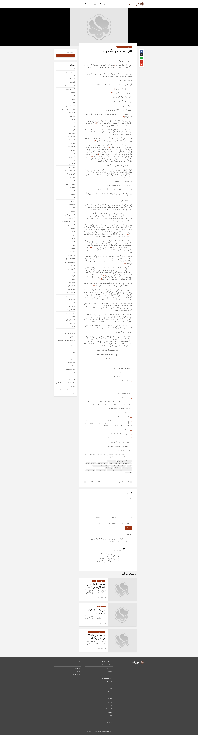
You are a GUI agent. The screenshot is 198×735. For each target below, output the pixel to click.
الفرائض (73, 276)
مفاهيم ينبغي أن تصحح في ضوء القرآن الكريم (65, 383)
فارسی (110, 688)
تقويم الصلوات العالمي (76, 675)
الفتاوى (105, 3)
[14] (128, 234)
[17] (120, 270)
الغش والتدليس (71, 269)
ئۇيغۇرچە (110, 702)
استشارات (73, 92)
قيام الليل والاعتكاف (70, 369)
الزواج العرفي (72, 211)
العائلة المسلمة (72, 249)
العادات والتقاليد (71, 252)
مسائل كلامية (72, 379)
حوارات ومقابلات (71, 345)
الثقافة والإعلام (103, 632)
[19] (100, 279)
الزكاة (74, 208)
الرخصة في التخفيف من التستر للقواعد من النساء (96, 586)
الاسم (130, 517)
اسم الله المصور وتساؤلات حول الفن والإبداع (96, 637)
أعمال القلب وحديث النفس (69, 86)
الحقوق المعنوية (72, 187)
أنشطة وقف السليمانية (70, 89)
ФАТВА (109, 682)
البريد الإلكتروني (113, 517)
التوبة (74, 160)
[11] (99, 154)
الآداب (73, 96)
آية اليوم (73, 76)
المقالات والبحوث (96, 3)
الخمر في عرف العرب (111, 461)
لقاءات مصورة (72, 373)
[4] (111, 93)
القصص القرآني (71, 283)
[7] (96, 123)
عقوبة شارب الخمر (117, 468)
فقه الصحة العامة (71, 362)
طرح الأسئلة (85, 3)
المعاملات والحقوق (71, 306)
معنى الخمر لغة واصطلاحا (90, 470)
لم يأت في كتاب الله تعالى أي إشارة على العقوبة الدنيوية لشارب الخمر (119, 470)
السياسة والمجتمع (71, 225)
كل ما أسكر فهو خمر (108, 468)
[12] (91, 156)
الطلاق (73, 242)
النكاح (73, 330)
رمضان (73, 352)
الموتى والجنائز (72, 323)
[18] (104, 274)
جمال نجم (87, 463)
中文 (110, 695)
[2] (123, 67)
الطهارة (73, 245)
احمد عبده (129, 534)
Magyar (110, 716)
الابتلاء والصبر (72, 133)
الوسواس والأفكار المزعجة (70, 333)
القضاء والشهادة (71, 289)
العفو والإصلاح (71, 255)
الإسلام (73, 120)
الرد (126, 544)
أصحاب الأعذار (72, 79)
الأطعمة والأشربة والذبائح (69, 106)
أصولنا (79, 661)
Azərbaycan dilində (107, 678)
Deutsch (110, 675)
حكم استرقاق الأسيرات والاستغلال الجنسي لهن (66, 341)
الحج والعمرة (72, 177)
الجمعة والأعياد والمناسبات (70, 171)
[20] (93, 285)
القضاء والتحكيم (71, 286)
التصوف (73, 150)
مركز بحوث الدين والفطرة (101, 470)
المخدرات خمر (93, 463)
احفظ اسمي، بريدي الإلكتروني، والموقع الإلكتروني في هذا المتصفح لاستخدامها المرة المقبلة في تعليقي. (114, 523)
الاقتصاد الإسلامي (71, 137)
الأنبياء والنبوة (72, 113)
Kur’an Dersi (108, 668)
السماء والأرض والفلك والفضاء (68, 221)
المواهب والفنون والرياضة (92, 632)
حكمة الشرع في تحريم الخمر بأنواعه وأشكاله (118, 466)
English (110, 671)
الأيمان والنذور (72, 116)
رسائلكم (73, 349)
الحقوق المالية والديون (70, 184)
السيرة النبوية (72, 228)
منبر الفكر (73, 386)
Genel (73, 69)
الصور (73, 235)
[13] (89, 209)
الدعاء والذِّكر (72, 194)
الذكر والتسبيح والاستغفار (70, 204)
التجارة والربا (72, 143)
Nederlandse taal (107, 709)
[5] (111, 101)
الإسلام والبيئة (72, 123)
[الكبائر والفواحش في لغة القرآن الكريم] (122, 614)
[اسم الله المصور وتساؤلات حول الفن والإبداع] (122, 640)
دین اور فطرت (109, 722)
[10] (110, 147)
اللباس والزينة (99, 581)
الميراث (73, 327)
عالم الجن (73, 356)
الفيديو (73, 279)
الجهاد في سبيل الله (71, 174)
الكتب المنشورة (77, 668)
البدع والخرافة (72, 140)
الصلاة (73, 232)
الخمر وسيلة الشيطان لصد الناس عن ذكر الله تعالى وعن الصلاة (120, 463)
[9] (95, 140)
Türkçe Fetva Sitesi (107, 665)
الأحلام (73, 99)
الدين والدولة (72, 201)
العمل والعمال (72, 266)
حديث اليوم (72, 337)
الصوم (73, 238)
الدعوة (73, 198)
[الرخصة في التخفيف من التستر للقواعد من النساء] (122, 589)
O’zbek (110, 692)
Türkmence (109, 719)
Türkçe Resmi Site (107, 661)
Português (109, 685)
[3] (115, 89)
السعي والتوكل (72, 218)
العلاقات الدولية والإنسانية (69, 259)
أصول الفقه (113, 3)
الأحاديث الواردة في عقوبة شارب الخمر (124, 461)
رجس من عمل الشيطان (127, 468)
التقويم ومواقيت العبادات (70, 157)
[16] (124, 263)
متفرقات (73, 376)
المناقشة (118, 47)
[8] (111, 134)
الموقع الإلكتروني (97, 517)
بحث (65, 56)
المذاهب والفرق (72, 303)
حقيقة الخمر (129, 466)
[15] (91, 247)
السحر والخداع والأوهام (70, 215)
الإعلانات (73, 126)
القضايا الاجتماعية (71, 293)
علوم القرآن (99, 606)
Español (110, 699)
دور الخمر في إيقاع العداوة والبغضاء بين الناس (101, 466)
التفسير (73, 154)
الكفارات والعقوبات (70, 296)
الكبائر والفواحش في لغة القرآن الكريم (97, 611)
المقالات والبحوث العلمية (124, 47)
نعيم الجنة (73, 393)
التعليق (131, 498)
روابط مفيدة (77, 665)
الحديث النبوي (72, 181)
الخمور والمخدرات (71, 191)
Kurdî (110, 705)
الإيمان (73, 130)
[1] (115, 65)
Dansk (110, 712)
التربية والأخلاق (71, 147)
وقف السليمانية (128, 472)
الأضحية (73, 103)
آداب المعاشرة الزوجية (70, 72)
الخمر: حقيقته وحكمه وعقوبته (103, 463)
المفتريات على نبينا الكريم (70, 310)
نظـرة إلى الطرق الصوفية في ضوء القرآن (67, 390)
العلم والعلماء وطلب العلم (70, 262)
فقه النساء (94, 581)
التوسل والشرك (72, 164)
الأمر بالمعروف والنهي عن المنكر (68, 109)
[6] (124, 116)
